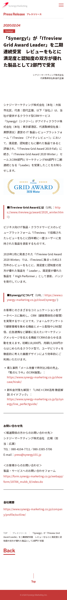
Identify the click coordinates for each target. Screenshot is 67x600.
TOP (5, 532)
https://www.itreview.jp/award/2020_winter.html (35, 212)
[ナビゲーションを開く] (61, 5)
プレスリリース (19, 532)
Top (33, 581)
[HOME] (14, 6)
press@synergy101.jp (27, 454)
